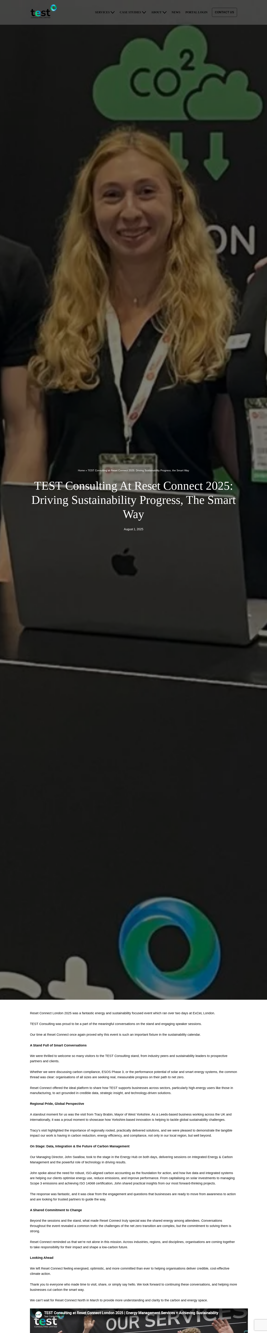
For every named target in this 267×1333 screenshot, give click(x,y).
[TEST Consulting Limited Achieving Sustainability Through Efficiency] (44, 12)
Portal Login (196, 12)
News (176, 12)
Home (81, 470)
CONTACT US (224, 12)
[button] (113, 12)
